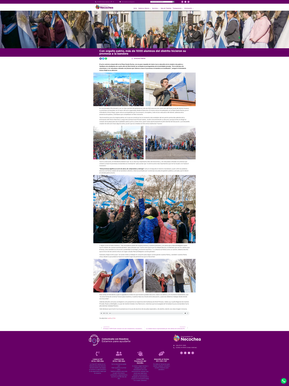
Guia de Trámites (166, 8)
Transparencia (177, 8)
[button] (100, 58)
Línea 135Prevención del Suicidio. (140, 361)
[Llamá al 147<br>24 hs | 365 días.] (97, 353)
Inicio (135, 8)
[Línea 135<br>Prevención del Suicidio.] (140, 353)
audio (110, 318)
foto (114, 318)
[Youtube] (185, 2)
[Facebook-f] (182, 2)
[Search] (173, 2)
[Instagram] (188, 2)
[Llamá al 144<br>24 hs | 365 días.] (119, 353)
